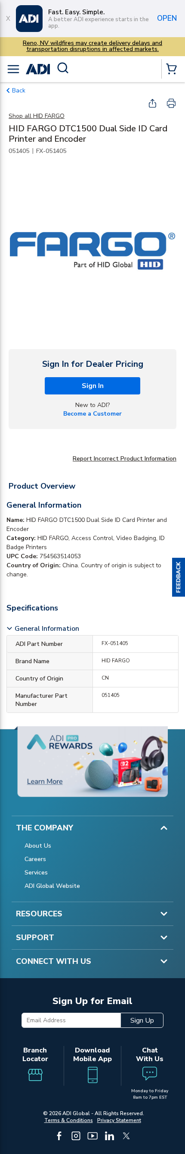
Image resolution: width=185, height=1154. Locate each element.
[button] (178, 577)
